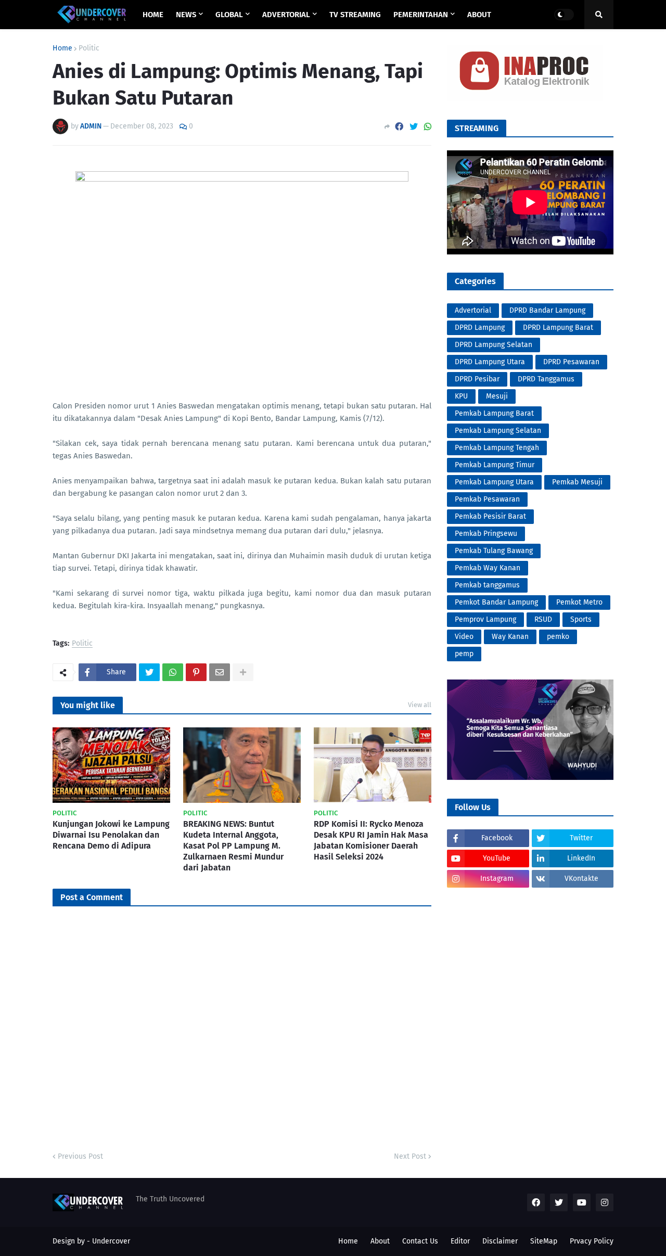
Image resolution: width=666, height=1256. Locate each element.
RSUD (543, 619)
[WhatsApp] (427, 127)
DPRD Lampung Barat (558, 327)
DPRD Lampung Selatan (493, 344)
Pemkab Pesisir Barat (490, 516)
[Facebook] (399, 127)
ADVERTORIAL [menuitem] (286, 14)
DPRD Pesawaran (571, 361)
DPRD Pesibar (477, 379)
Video (464, 636)
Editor (460, 1241)
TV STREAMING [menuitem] (355, 14)
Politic (89, 48)
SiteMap (543, 1241)
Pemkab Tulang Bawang (494, 550)
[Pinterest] (196, 672)
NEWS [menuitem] (186, 14)
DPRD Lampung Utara (490, 361)
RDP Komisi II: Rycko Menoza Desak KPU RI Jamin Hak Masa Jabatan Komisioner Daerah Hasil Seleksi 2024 (371, 840)
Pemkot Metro (579, 602)
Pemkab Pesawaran (487, 499)
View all (419, 705)
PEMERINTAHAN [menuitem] (420, 14)
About (380, 1241)
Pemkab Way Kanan (487, 567)
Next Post (410, 1156)
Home (62, 48)
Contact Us (420, 1241)
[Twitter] (413, 127)
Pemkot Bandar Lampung (496, 602)
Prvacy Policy (591, 1241)
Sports (581, 619)
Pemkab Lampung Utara (494, 482)
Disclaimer (500, 1241)
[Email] (219, 672)
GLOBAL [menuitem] (229, 14)
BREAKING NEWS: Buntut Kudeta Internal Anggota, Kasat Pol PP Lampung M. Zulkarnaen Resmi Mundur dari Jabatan (233, 845)
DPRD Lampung (480, 327)
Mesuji (497, 396)
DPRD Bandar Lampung (547, 310)
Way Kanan (510, 636)
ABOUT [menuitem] (479, 14)
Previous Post (80, 1156)
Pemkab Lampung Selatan (498, 430)
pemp (464, 653)
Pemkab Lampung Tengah (497, 447)
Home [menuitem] (153, 14)
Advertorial (473, 310)
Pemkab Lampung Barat (494, 413)
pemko (558, 636)
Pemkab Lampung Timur (494, 464)
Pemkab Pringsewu (486, 533)
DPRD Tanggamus (546, 379)
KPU (461, 396)
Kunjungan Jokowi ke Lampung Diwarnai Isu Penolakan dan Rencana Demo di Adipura (111, 835)
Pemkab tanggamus (487, 585)
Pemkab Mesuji (577, 482)
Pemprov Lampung (485, 619)
